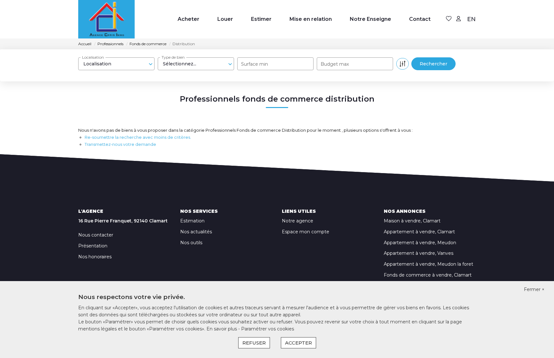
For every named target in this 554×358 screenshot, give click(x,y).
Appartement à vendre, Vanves (418, 253)
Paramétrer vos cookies (267, 329)
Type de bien (173, 57)
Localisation (93, 57)
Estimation (192, 221)
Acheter (188, 19)
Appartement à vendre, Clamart (419, 232)
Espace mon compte (305, 232)
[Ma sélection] (449, 19)
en (471, 19)
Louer (225, 19)
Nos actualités (196, 232)
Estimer (261, 19)
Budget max (335, 64)
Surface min (254, 64)
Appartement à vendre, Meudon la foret (428, 264)
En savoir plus (222, 329)
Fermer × (534, 289)
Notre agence (297, 221)
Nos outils (191, 243)
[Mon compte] (458, 19)
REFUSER (254, 343)
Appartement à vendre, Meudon (420, 243)
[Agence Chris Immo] (106, 19)
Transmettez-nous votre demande (120, 144)
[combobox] (116, 64)
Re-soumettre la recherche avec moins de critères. (138, 137)
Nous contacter (95, 235)
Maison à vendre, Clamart (412, 221)
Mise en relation (311, 19)
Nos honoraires (95, 257)
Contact (420, 19)
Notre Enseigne (370, 19)
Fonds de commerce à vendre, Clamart (428, 275)
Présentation (92, 246)
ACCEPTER (298, 343)
